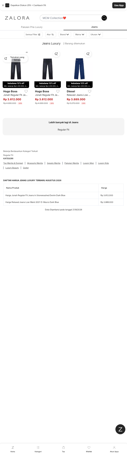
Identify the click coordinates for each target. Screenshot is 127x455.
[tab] (32, 27)
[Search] (104, 18)
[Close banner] (3, 5)
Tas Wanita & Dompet (13, 163)
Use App (119, 5)
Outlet (26, 167)
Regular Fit (63, 129)
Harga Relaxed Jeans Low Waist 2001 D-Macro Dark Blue (32, 202)
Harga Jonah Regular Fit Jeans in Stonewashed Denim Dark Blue (35, 195)
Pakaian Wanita (71, 163)
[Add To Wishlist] (26, 91)
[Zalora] (17, 18)
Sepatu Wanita (53, 163)
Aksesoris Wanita (35, 163)
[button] (63, 5)
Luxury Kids (103, 163)
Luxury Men (88, 163)
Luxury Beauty (12, 167)
